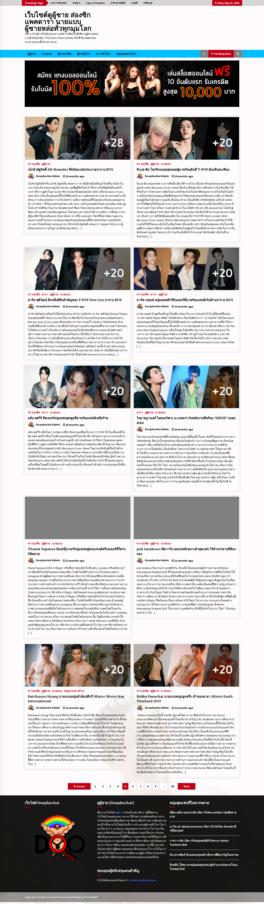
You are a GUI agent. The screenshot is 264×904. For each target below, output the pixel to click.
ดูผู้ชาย (32, 53)
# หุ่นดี (134, 2)
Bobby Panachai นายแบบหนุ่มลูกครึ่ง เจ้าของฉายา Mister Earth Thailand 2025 (185, 699)
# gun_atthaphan (95, 2)
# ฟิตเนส (147, 2)
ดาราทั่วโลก (103, 53)
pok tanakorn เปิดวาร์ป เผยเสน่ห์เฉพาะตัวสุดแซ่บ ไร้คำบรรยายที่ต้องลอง (186, 551)
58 (172, 786)
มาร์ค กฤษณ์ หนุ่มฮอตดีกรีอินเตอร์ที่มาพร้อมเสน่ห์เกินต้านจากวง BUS (185, 300)
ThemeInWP (91, 897)
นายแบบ (47, 53)
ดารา (45, 294)
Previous (79, 786)
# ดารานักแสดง (59, 2)
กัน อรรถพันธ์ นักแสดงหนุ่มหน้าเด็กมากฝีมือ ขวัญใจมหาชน (204, 854)
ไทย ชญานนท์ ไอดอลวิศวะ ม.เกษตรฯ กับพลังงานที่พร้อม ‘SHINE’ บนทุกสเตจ (186, 420)
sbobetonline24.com (143, 880)
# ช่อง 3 (76, 2)
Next (187, 786)
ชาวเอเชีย (34, 163)
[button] (204, 54)
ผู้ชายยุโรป (83, 53)
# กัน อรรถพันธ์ (118, 2)
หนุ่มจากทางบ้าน (74, 690)
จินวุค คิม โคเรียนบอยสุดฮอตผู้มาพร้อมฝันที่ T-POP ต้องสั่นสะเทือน (183, 169)
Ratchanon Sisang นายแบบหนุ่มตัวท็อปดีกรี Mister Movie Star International (76, 699)
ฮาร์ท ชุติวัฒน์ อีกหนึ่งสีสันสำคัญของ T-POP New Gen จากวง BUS (75, 300)
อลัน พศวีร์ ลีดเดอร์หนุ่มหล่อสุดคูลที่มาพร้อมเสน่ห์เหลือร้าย (68, 418)
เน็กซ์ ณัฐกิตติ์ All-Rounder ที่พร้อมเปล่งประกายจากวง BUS (70, 169)
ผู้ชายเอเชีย (64, 53)
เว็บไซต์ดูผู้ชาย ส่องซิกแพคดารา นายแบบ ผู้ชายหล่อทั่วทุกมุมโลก (58, 21)
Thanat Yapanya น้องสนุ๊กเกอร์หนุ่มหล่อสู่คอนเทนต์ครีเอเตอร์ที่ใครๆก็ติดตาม (77, 551)
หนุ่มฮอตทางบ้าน (126, 53)
